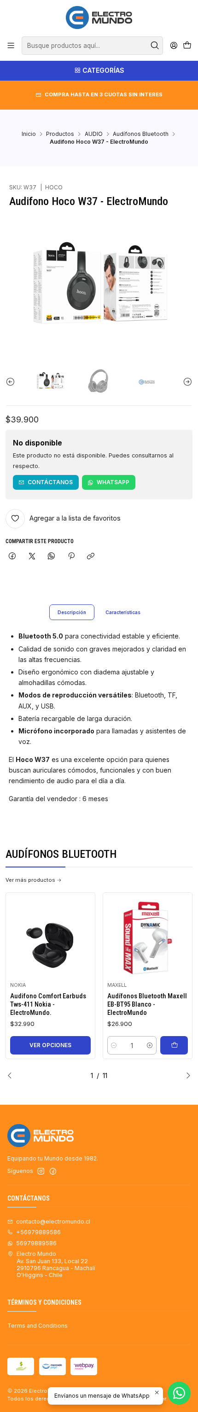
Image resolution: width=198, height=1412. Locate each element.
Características (122, 612)
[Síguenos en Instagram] (41, 1171)
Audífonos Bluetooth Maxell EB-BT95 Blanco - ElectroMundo (147, 1004)
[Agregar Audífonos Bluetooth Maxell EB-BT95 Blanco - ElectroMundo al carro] (174, 1045)
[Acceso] (174, 46)
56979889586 (36, 1243)
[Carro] (187, 46)
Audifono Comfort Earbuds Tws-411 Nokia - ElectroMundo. (48, 1004)
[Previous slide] (12, 381)
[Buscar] (155, 45)
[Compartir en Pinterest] (71, 557)
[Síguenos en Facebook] (53, 1171)
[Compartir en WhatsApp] (51, 557)
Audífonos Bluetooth (141, 134)
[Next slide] (185, 381)
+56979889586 (38, 1232)
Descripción (72, 612)
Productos (60, 134)
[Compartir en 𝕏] (32, 557)
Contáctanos (50, 482)
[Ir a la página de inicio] (99, 17)
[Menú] (11, 46)
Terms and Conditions (37, 1325)
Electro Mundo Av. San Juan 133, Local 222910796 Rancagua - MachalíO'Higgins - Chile (56, 1264)
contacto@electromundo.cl (53, 1221)
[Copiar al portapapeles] (90, 557)
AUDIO (94, 134)
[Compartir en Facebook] (12, 557)
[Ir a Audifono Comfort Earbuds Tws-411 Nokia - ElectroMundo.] (50, 937)
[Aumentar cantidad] (149, 1045)
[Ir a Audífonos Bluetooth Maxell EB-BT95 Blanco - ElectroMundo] (147, 937)
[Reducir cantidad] (114, 1045)
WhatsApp (113, 482)
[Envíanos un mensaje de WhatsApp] (179, 1393)
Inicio (29, 134)
